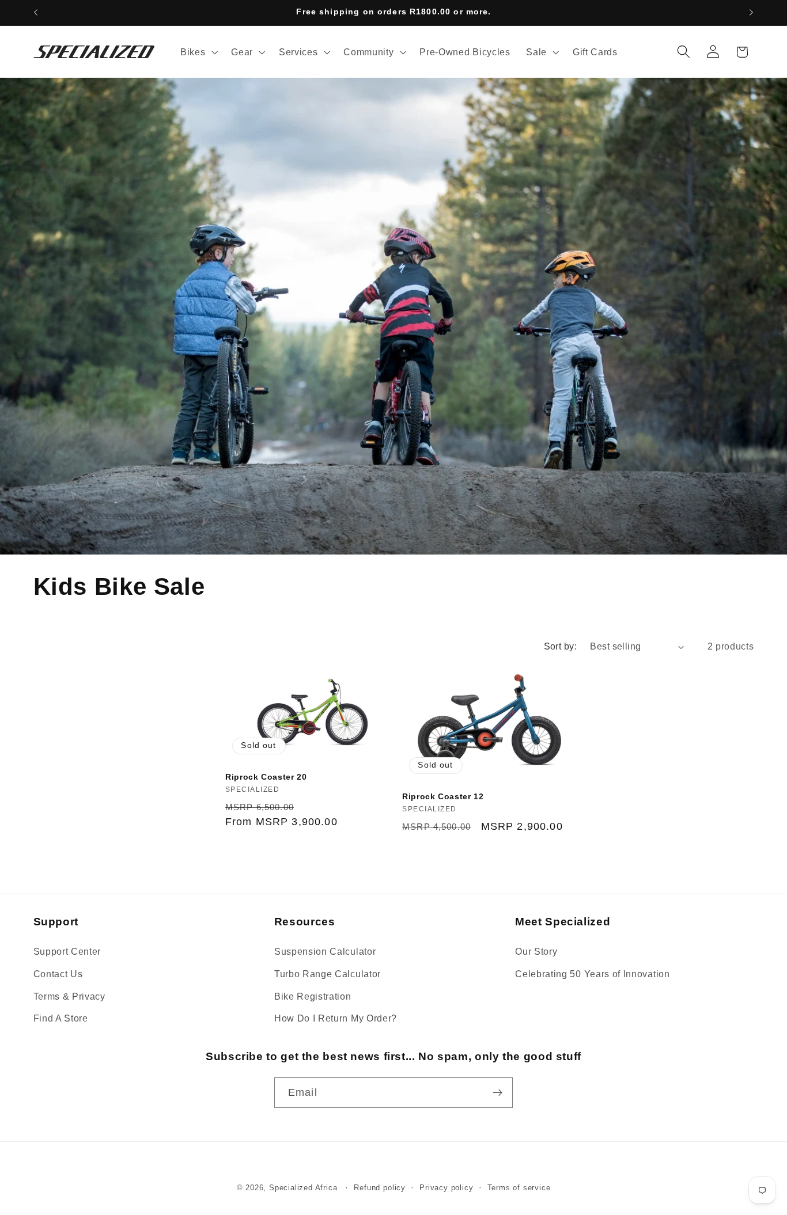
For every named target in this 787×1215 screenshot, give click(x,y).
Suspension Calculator (325, 951)
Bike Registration (312, 996)
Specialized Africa (304, 1188)
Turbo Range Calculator (327, 974)
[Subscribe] (497, 1092)
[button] (197, 52)
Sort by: (560, 646)
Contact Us (58, 974)
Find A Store (60, 1018)
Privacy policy (446, 1188)
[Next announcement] (751, 12)
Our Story (536, 951)
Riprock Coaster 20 (266, 777)
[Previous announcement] (35, 12)
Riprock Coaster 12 (442, 796)
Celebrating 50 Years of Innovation (592, 974)
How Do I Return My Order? (335, 1018)
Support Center (67, 951)
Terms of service (519, 1188)
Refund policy (379, 1188)
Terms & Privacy (69, 996)
